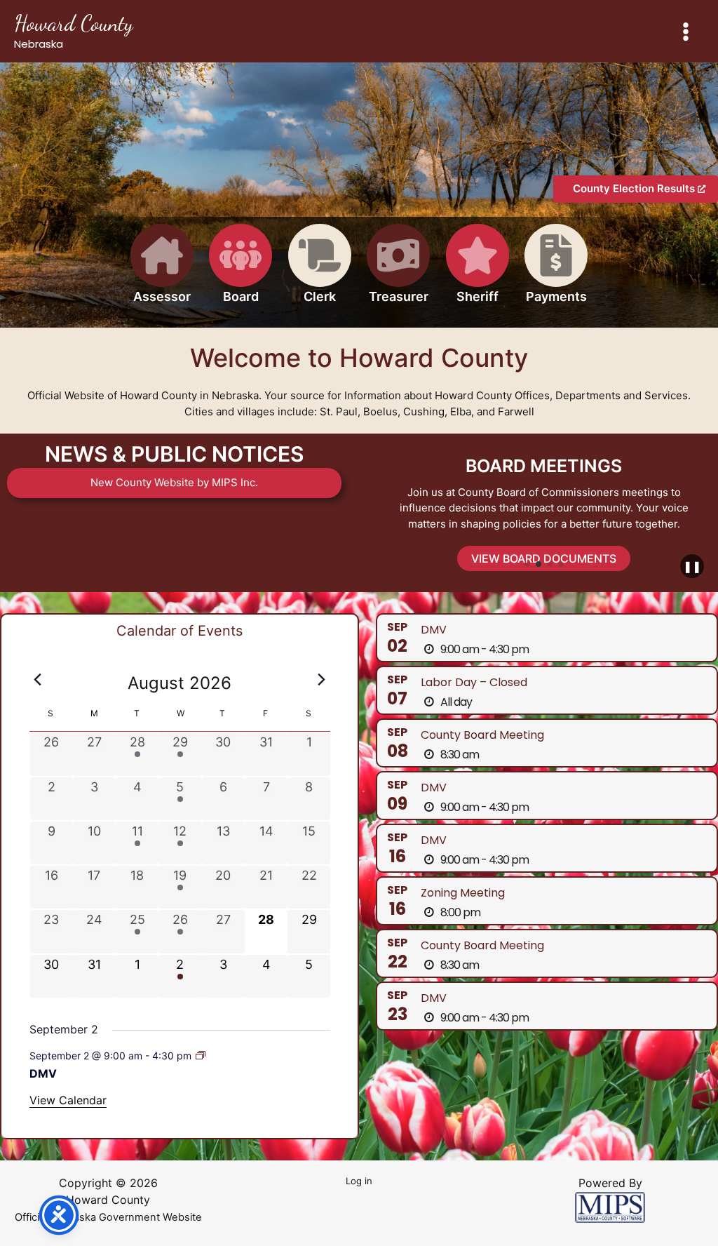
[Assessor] (162, 272)
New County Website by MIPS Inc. (174, 482)
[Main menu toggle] (686, 31)
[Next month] (321, 679)
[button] (527, 564)
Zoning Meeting (463, 893)
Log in (359, 1180)
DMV (43, 1073)
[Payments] (556, 272)
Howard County (73, 23)
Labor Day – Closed (474, 682)
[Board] (240, 272)
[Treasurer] (398, 272)
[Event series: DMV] (200, 1055)
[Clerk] (319, 272)
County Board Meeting (482, 735)
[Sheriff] (477, 272)
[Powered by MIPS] (610, 1206)
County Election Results (635, 188)
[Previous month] (37, 679)
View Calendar (68, 1100)
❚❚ (692, 566)
